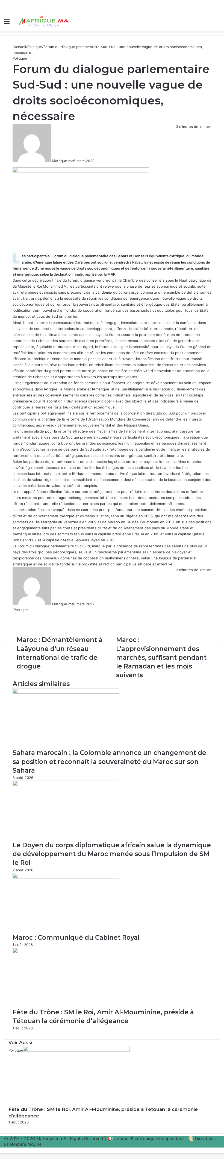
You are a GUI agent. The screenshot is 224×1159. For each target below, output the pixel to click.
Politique (34, 47)
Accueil (19, 47)
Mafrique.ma (62, 161)
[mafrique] (44, 21)
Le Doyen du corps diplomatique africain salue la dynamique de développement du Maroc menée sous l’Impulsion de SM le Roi (112, 853)
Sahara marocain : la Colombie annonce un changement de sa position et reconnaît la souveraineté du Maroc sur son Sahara (109, 761)
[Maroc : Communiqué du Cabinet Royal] (66, 877)
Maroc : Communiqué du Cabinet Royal (76, 937)
